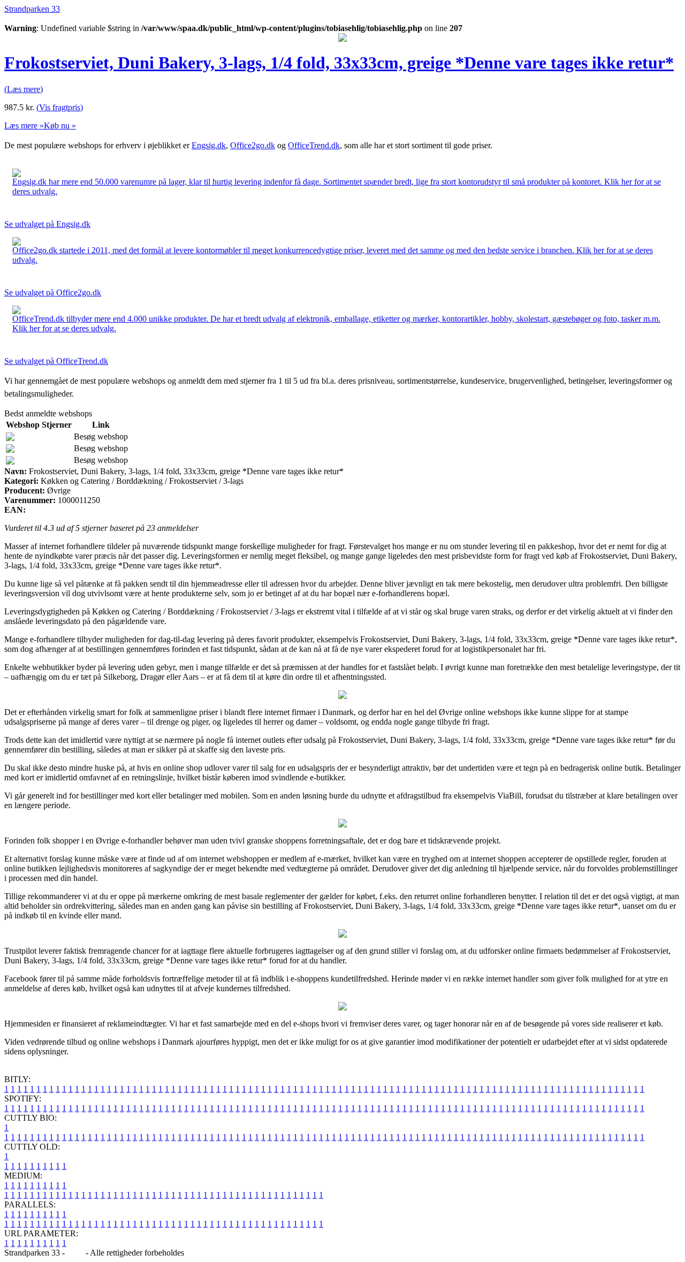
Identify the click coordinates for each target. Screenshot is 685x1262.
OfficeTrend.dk (314, 145)
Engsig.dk (209, 145)
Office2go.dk (252, 145)
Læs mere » (24, 125)
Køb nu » (60, 125)
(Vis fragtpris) (59, 107)
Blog (75, 1252)
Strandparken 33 (32, 8)
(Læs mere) (23, 89)
